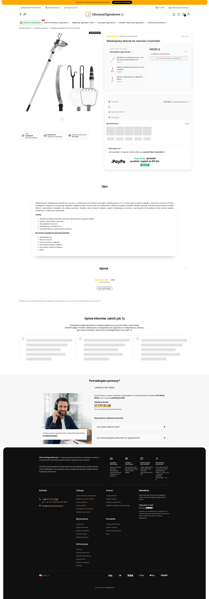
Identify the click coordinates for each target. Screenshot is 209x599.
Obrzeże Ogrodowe (25, 28)
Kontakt (79, 566)
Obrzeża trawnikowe (83, 556)
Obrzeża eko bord (82, 553)
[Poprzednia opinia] (21, 346)
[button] (185, 51)
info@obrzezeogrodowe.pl (179, 8)
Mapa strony (80, 559)
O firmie (79, 549)
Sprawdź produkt (177, 351)
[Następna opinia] (187, 346)
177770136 (161, 8)
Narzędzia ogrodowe (41, 28)
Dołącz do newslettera (149, 507)
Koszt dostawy (81, 505)
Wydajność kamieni (113, 524)
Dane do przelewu (82, 562)
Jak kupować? (111, 496)
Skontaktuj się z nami (122, 2)
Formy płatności (82, 502)
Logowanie (80, 524)
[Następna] (205, 2)
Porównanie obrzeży (113, 531)
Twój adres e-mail (146, 505)
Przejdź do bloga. (50, 436)
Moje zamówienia (82, 531)
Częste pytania (111, 499)
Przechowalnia (81, 534)
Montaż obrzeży (111, 527)
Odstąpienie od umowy (84, 509)
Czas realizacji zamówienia (86, 496)
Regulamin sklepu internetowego (118, 505)
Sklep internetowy (104, 587)
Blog (107, 534)
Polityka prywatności (113, 502)
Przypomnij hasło (82, 527)
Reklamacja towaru (83, 512)
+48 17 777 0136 (50, 499)
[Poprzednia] (4, 2)
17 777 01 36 (102, 406)
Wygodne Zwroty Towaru (85, 499)
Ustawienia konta (82, 537)
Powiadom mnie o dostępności (170, 58)
